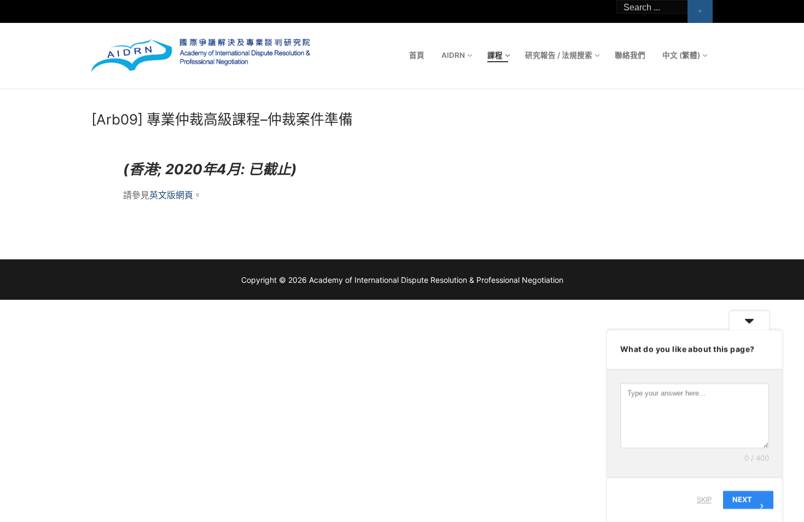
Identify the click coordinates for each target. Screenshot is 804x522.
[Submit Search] (700, 11)
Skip (704, 499)
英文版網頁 (171, 194)
